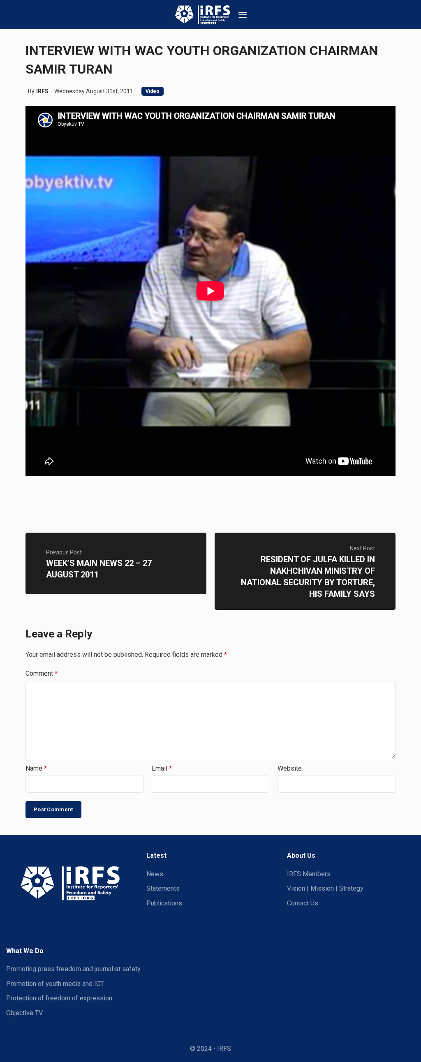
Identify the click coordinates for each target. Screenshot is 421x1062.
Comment (41, 673)
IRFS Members (309, 874)
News (154, 874)
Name (36, 768)
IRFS (42, 91)
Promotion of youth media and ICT (55, 984)
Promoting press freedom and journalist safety (73, 969)
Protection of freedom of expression (59, 998)
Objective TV (24, 1013)
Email (162, 768)
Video (153, 91)
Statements (163, 888)
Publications (164, 903)
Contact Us (302, 903)
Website (290, 768)
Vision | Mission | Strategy (325, 888)
